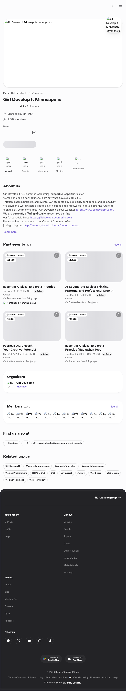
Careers (9, 606)
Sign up (9, 522)
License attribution (100, 677)
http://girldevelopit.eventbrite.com (51, 217)
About (8, 585)
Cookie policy (80, 677)
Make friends (71, 565)
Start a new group (105, 497)
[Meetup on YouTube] (29, 640)
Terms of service (17, 677)
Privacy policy (35, 677)
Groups (68, 522)
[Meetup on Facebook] (8, 640)
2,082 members (17, 119)
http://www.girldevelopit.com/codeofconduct (51, 225)
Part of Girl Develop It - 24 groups (21, 93)
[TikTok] (50, 640)
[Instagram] (39, 640)
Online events (71, 551)
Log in (8, 529)
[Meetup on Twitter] (18, 640)
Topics (67, 536)
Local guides (70, 558)
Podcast (9, 621)
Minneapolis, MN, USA (20, 114)
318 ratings (33, 106)
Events (67, 529)
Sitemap (68, 572)
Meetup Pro (11, 599)
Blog (7, 592)
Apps (7, 613)
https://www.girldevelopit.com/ (95, 209)
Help (7, 536)
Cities (67, 544)
